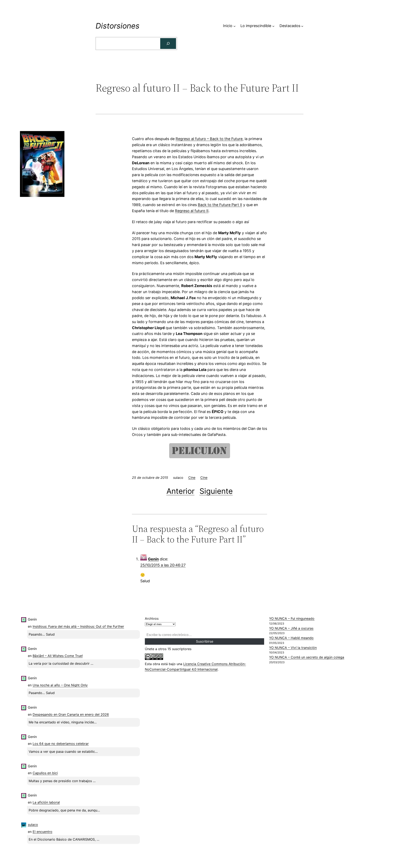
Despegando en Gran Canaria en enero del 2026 (71, 714)
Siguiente (216, 491)
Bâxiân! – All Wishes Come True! (58, 656)
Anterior (180, 491)
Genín (153, 559)
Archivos (152, 618)
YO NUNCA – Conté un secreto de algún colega (306, 657)
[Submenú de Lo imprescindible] (273, 26)
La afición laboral (46, 802)
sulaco (33, 824)
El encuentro (42, 832)
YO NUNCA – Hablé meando (291, 638)
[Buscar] (168, 43)
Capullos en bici (45, 773)
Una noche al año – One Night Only (60, 685)
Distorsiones (117, 25)
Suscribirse (204, 641)
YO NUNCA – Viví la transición (293, 648)
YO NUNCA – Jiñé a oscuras (291, 628)
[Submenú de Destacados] (302, 26)
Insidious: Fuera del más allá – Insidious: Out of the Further (78, 626)
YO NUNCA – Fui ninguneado (291, 618)
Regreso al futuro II (191, 211)
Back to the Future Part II (220, 205)
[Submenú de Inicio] (234, 26)
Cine (191, 477)
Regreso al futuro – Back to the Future (209, 139)
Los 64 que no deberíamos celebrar (61, 744)
